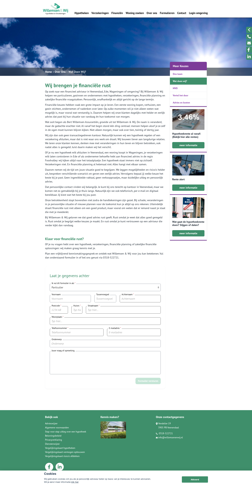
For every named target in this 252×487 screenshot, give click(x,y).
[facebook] (249, 50)
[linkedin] (249, 57)
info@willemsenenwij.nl (170, 437)
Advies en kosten (181, 102)
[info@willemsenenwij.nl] (249, 43)
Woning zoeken (135, 13)
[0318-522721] (249, 37)
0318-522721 (165, 433)
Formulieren (167, 13)
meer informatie (188, 145)
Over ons (152, 13)
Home (48, 72)
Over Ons (60, 72)
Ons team (177, 73)
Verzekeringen (100, 13)
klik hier (75, 482)
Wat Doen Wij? (77, 72)
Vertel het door (180, 95)
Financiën (117, 13)
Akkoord (195, 479)
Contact (181, 13)
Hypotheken (82, 13)
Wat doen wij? (180, 81)
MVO (175, 88)
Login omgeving (198, 13)
